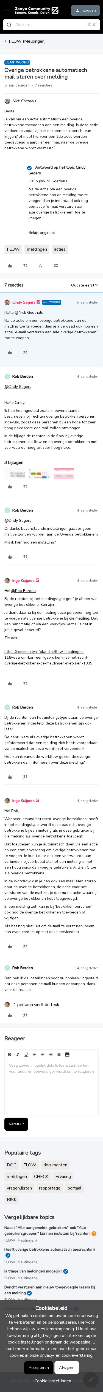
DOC (11, 1165)
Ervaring (63, 1177)
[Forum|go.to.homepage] (36, 10)
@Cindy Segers (17, 386)
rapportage (49, 1188)
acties (60, 249)
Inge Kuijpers (23, 580)
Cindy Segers (23, 302)
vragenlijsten (19, 1188)
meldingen (37, 249)
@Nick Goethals (53, 181)
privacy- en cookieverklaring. (66, 1355)
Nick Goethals (24, 101)
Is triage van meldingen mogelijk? (33, 1271)
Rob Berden (22, 376)
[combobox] (51, 24)
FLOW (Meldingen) (27, 41)
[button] (6, 11)
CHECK (41, 1177)
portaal (75, 1188)
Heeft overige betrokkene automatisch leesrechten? (49, 1249)
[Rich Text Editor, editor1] (51, 1087)
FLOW (13, 249)
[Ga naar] (9, 24)
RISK (11, 1200)
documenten (55, 1165)
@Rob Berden (23, 590)
